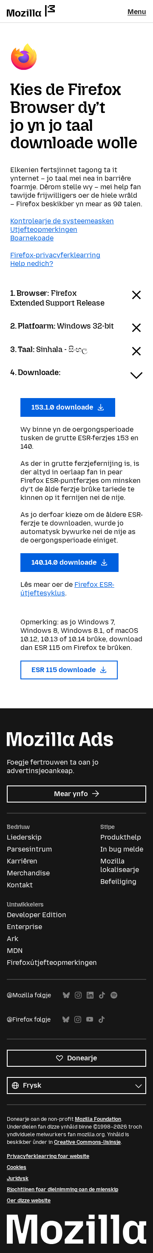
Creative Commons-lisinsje (87, 1142)
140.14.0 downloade (64, 562)
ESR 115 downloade (64, 670)
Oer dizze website (29, 1201)
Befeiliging (118, 882)
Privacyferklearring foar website (48, 1156)
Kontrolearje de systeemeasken (62, 221)
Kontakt (20, 885)
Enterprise (24, 927)
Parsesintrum (29, 849)
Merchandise (28, 873)
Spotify (114, 995)
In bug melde (121, 849)
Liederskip (24, 837)
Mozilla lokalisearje (119, 865)
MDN (15, 951)
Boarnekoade (32, 238)
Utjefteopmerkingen (43, 229)
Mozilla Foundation (98, 1119)
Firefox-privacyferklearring (55, 255)
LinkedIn (90, 995)
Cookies (16, 1167)
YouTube (90, 1019)
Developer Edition (36, 915)
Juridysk (17, 1178)
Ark (12, 939)
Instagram (78, 995)
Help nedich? (31, 264)
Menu (137, 12)
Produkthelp (120, 837)
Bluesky (66, 995)
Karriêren (22, 861)
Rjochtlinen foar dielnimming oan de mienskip (62, 1189)
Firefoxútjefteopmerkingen (52, 963)
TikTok (102, 995)
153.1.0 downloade (63, 407)
